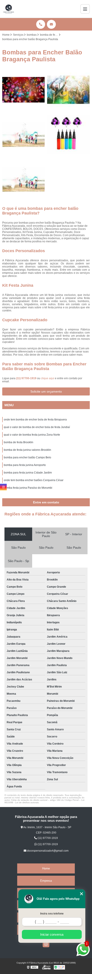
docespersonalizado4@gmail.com (47, 850)
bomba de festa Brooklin (18, 442)
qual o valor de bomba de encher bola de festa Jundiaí (37, 427)
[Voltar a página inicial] (8, 8)
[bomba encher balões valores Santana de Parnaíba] (23, 179)
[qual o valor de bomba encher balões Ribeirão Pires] (68, 134)
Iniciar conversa (51, 934)
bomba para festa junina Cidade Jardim (28, 472)
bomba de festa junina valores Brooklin (27, 449)
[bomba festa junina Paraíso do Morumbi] (68, 89)
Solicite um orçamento (46, 391)
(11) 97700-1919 (26, 378)
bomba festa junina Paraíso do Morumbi (28, 487)
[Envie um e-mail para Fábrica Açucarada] (51, 24)
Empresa (46, 880)
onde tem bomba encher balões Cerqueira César (33, 480)
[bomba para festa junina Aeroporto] (23, 134)
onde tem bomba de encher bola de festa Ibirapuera (35, 419)
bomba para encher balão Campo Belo (27, 457)
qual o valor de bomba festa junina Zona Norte (32, 434)
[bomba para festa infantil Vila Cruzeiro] (23, 89)
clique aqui (47, 378)
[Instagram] (46, 944)
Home (46, 868)
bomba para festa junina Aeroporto (25, 465)
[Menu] (85, 9)
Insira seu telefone (52, 913)
